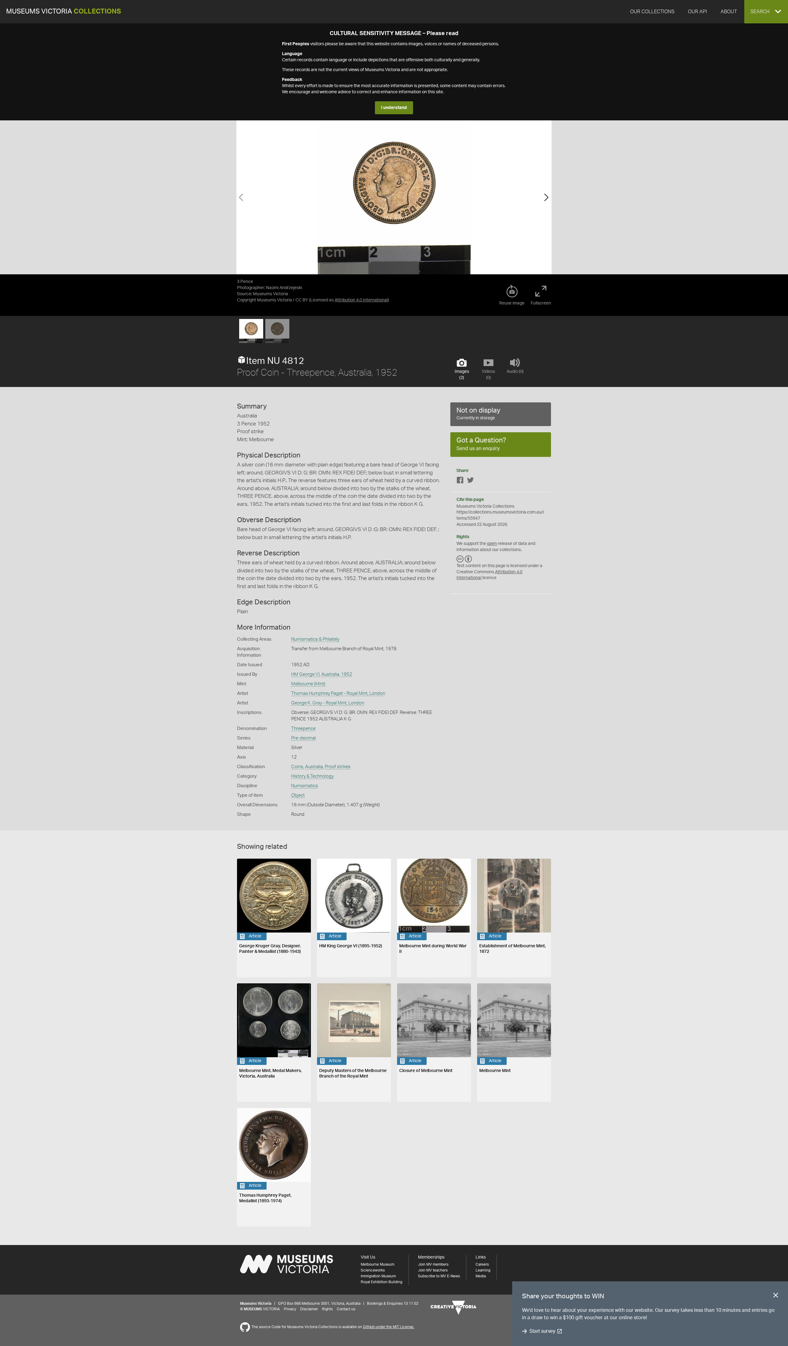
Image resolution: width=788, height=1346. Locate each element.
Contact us (346, 1309)
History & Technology (312, 776)
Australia (330, 674)
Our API (697, 11)
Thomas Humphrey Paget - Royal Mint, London (338, 693)
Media (481, 1276)
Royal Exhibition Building (381, 1282)
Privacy (290, 1309)
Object (298, 795)
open (492, 544)
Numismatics (304, 786)
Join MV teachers (433, 1270)
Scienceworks (373, 1270)
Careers (482, 1264)
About (729, 11)
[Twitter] (470, 481)
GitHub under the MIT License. (388, 1327)
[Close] (775, 1296)
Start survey (542, 1331)
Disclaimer (309, 1309)
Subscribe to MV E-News (439, 1276)
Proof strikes (338, 766)
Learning (483, 1270)
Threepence (303, 728)
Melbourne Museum (377, 1264)
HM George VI (305, 674)
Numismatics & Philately (315, 639)
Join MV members (433, 1264)
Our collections (652, 11)
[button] (766, 11)
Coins (297, 766)
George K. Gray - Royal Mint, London (327, 703)
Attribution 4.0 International (361, 300)
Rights (327, 1309)
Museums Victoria (63, 11)
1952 (346, 674)
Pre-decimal (303, 738)
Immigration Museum (378, 1276)
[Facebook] (460, 481)
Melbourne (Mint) (308, 684)
